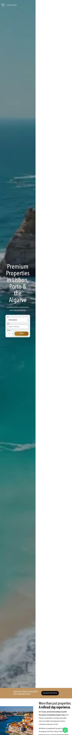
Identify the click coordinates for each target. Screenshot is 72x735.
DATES (8, 323)
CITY (8, 316)
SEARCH (21, 333)
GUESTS (8, 330)
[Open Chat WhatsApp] (65, 730)
